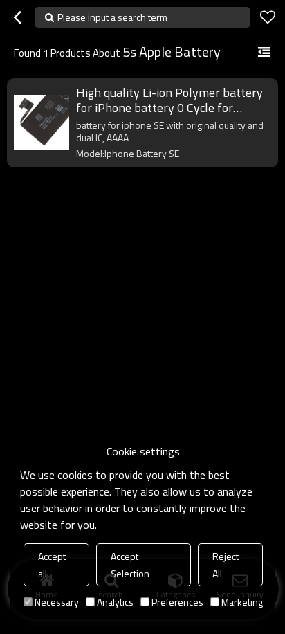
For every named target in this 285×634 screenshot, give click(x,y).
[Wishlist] (267, 17)
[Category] (264, 52)
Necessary (57, 602)
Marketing (242, 602)
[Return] (17, 17)
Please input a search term (112, 17)
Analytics (115, 602)
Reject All (225, 565)
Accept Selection (130, 565)
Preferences (177, 602)
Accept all (52, 565)
